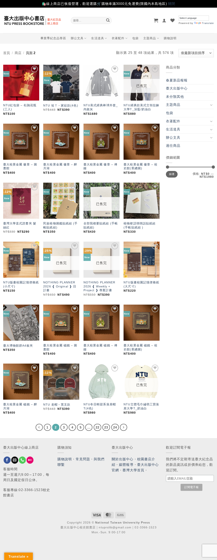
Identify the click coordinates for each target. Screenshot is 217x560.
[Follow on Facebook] (7, 460)
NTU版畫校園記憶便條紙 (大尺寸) (141, 284)
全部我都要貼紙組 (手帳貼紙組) (100, 225)
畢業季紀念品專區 (53, 38)
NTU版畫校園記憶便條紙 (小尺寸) (21, 284)
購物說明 (170, 38)
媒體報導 (126, 464)
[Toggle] (211, 104)
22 (97, 427)
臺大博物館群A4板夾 (18, 345)
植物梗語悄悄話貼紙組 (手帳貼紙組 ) (140, 225)
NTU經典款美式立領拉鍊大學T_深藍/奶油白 (141, 107)
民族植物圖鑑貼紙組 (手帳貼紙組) (60, 225)
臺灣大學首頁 (133, 470)
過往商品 (173, 145)
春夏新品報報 (177, 80)
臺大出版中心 (177, 88)
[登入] (164, 20)
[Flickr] (29, 460)
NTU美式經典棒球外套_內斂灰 (100, 107)
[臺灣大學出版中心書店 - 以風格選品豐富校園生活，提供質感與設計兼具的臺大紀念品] (33, 20)
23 (106, 427)
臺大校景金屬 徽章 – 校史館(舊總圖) (140, 166)
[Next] (123, 427)
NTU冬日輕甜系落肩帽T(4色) (99, 406)
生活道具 (97, 38)
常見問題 (83, 459)
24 (115, 427)
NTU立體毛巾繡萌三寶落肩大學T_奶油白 (141, 406)
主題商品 (149, 38)
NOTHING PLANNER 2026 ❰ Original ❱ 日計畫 (59, 286)
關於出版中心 (123, 459)
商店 (18, 53)
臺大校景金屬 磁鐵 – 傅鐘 (100, 347)
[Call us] (22, 460)
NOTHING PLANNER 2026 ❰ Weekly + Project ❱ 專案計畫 (99, 286)
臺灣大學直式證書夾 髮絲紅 (19, 225)
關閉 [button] (171, 4)
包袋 (135, 38)
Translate (208, 23)
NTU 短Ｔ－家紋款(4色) (60, 105)
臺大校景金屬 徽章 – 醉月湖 (60, 166)
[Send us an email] (14, 460)
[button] (156, 20)
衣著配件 (118, 38)
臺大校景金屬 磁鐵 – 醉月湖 (20, 406)
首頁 (6, 53)
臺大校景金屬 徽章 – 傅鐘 (100, 166)
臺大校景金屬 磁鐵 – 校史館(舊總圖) (140, 347)
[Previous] (39, 427)
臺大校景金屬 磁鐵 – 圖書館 (60, 347)
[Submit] (107, 20)
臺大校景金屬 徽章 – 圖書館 (20, 166)
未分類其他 (175, 96)
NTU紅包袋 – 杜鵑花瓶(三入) (19, 107)
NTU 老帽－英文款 (56, 404)
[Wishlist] (172, 20)
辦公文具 (77, 38)
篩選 (171, 174)
